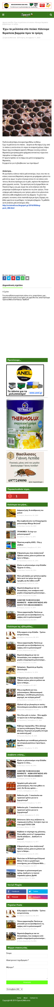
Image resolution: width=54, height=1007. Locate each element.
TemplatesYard (26, 1003)
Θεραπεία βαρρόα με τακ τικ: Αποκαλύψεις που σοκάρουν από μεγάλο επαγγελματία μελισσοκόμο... (31, 590)
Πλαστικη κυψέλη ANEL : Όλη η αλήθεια (29, 543)
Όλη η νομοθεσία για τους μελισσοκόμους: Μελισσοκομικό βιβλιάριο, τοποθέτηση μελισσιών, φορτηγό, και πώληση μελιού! (30, 693)
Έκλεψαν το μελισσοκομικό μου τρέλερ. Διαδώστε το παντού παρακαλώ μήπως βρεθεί (29, 873)
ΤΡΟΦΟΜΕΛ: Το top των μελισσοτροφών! (27, 533)
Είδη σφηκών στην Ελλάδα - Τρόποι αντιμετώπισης (31, 633)
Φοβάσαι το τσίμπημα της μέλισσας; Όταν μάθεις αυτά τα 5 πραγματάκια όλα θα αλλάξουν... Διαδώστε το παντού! (31, 835)
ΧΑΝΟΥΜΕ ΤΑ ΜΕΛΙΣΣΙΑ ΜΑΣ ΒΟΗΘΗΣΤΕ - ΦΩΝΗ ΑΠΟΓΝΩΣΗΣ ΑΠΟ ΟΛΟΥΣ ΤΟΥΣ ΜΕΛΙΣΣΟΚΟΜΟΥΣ (32, 602)
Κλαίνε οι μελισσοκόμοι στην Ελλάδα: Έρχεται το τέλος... (31, 566)
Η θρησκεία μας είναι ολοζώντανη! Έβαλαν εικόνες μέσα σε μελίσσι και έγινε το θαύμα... (31, 555)
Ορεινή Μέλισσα (10, 38)
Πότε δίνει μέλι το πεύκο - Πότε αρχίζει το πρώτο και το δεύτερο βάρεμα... (32, 716)
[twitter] (38, 891)
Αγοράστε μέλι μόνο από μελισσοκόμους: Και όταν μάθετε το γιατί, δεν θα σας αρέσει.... (31, 785)
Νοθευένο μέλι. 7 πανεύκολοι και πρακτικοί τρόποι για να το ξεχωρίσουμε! (29, 797)
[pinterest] (16, 897)
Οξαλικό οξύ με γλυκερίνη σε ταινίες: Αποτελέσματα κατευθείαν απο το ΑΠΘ (32, 705)
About (25, 998)
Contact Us (34, 998)
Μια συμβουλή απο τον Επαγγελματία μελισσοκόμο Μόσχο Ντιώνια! (32, 522)
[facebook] (16, 891)
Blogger (43, 1003)
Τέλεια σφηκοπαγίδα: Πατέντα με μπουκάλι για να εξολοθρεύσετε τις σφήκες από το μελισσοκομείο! (30, 614)
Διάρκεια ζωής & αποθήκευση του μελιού (30, 511)
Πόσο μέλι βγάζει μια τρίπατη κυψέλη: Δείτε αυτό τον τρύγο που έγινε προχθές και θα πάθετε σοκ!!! (31, 578)
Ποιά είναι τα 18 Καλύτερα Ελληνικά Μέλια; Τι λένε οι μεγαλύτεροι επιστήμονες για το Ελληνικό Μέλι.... (31, 860)
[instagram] (38, 897)
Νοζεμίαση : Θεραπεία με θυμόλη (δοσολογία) (30, 668)
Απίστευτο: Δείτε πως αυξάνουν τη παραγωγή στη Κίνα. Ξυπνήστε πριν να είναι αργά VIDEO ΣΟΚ (32, 822)
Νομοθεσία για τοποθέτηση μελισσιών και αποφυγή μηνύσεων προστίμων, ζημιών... (32, 742)
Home (19, 998)
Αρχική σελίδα (8, 22)
